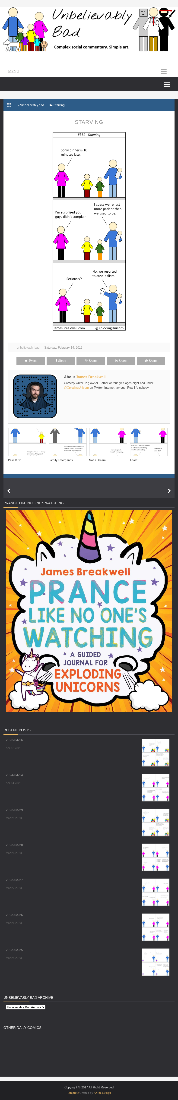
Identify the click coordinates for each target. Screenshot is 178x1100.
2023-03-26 (14, 915)
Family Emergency (61, 460)
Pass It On (14, 460)
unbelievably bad (28, 347)
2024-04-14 (14, 775)
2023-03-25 (14, 950)
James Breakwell (90, 377)
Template (73, 1092)
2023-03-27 (14, 880)
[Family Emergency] (69, 442)
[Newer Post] (8, 491)
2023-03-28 (14, 845)
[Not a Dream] (109, 442)
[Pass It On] (28, 442)
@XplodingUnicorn (76, 387)
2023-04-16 (14, 740)
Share (62, 360)
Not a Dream (97, 460)
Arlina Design (102, 1092)
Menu (13, 71)
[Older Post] (169, 491)
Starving (89, 122)
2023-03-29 (14, 810)
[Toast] (150, 442)
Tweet (33, 360)
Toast (133, 460)
